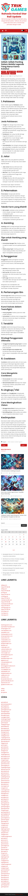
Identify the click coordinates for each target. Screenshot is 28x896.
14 (16, 539)
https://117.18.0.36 (5, 587)
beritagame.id (4, 793)
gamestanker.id (5, 870)
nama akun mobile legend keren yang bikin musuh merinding (12, 493)
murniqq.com (4, 613)
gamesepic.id (4, 821)
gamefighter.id (5, 845)
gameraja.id (4, 745)
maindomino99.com (6, 600)
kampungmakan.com (6, 636)
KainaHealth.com (5, 671)
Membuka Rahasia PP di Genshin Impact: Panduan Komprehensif (13, 569)
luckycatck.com (5, 638)
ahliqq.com (4, 589)
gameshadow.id (5, 741)
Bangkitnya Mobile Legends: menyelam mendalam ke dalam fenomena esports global (5, 445)
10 (1, 539)
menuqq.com (4, 615)
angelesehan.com (6, 641)
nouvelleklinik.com (6, 669)
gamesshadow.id (5, 721)
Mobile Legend (5, 73)
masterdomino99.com (7, 604)
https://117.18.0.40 (5, 609)
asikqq (2, 688)
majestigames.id (5, 737)
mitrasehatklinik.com (6, 662)
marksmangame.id (6, 864)
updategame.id (5, 791)
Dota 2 (3, 71)
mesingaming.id (5, 883)
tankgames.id (4, 834)
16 (23, 539)
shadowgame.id (5, 754)
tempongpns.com (6, 628)
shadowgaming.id (5, 719)
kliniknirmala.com (5, 667)
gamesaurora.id (5, 763)
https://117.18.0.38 (5, 602)
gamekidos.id (4, 872)
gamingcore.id (5, 877)
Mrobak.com (4, 645)
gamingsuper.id (5, 885)
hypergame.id (4, 862)
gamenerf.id (4, 840)
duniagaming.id (5, 711)
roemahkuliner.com (6, 630)
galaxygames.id (5, 775)
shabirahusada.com (6, 673)
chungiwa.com (5, 656)
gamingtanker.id (5, 812)
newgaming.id (4, 760)
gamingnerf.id (4, 799)
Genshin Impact (11, 71)
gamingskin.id (4, 801)
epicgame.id (4, 859)
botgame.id (4, 853)
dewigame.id (4, 750)
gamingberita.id (5, 758)
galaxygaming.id (5, 762)
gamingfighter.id (5, 814)
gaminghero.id (5, 875)
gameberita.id (4, 784)
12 (9, 539)
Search (3, 523)
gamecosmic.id (5, 780)
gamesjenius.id (5, 728)
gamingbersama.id (6, 709)
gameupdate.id (5, 782)
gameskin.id (4, 838)
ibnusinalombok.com (6, 679)
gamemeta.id (4, 844)
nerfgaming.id (4, 810)
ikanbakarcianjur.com (6, 658)
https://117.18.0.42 (5, 594)
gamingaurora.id (5, 756)
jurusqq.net (4, 592)
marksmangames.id (6, 836)
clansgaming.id (5, 804)
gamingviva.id (4, 886)
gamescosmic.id (5, 769)
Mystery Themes (19, 894)
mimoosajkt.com (5, 653)
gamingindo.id (5, 879)
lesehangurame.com (6, 625)
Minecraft (19, 71)
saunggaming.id (5, 717)
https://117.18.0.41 (5, 598)
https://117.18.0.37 (5, 605)
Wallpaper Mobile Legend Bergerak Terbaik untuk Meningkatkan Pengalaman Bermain (13, 516)
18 (5, 542)
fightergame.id (5, 857)
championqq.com (6, 607)
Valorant (13, 73)
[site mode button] (22, 30)
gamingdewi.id (5, 706)
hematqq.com (5, 611)
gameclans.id (4, 842)
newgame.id (4, 788)
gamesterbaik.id (5, 730)
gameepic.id (4, 851)
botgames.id (4, 827)
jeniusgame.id (4, 797)
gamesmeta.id (5, 816)
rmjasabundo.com (6, 651)
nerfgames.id (4, 825)
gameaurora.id (5, 778)
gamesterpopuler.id (6, 704)
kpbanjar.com (4, 664)
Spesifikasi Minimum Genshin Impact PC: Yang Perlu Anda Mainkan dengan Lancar (15, 564)
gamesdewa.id (5, 726)
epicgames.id (4, 832)
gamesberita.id (5, 771)
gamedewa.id (4, 747)
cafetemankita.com (6, 649)
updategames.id (5, 777)
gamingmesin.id (5, 873)
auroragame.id (5, 786)
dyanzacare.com (5, 682)
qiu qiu (3, 690)
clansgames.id (5, 823)
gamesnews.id (5, 773)
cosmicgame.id (5, 790)
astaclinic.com (5, 677)
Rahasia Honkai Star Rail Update (14, 15)
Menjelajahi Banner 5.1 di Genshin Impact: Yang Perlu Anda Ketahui (13, 555)
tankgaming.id (5, 868)
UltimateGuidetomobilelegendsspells (10, 471)
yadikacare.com (5, 675)
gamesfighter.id (5, 818)
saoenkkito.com (5, 632)
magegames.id (5, 831)
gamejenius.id (4, 749)
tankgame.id (4, 866)
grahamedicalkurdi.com (7, 681)
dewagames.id (5, 732)
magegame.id (5, 860)
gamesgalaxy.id (5, 765)
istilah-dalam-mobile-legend (15, 442)
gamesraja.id (4, 723)
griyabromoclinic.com (7, 684)
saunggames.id (5, 734)
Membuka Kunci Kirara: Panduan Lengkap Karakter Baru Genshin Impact (13, 560)
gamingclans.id (5, 803)
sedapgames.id (5, 736)
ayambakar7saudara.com (8, 626)
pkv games (4, 692)
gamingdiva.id (4, 881)
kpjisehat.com (4, 660)
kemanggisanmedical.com (8, 666)
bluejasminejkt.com (6, 643)
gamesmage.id (5, 819)
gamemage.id (5, 849)
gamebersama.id (5, 739)
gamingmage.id (5, 806)
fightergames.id (5, 829)
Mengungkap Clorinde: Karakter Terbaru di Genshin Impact (14, 574)
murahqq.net (4, 596)
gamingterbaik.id (5, 713)
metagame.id (4, 855)
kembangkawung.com (7, 654)
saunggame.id (5, 752)
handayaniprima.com (6, 634)
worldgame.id (4, 795)
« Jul (13, 550)
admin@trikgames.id (16, 76)
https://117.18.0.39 (5, 590)
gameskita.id (4, 702)
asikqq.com (4, 585)
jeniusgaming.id (5, 715)
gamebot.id (4, 847)
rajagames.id (4, 743)
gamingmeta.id (5, 808)
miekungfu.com (5, 647)
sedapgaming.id (5, 724)
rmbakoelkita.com (6, 640)
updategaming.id (5, 767)
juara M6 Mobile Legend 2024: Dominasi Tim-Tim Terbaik (24, 445)
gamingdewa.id (5, 708)
